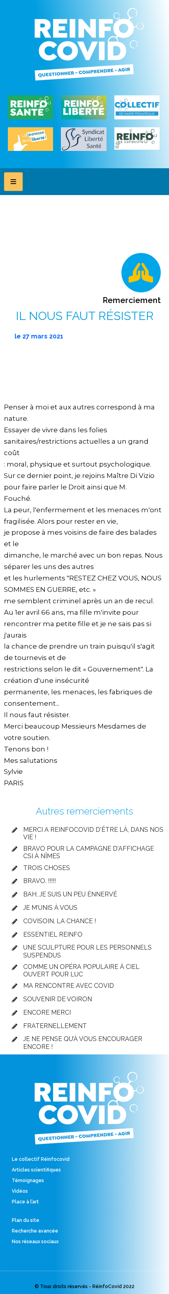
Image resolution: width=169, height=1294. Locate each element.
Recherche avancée (35, 1231)
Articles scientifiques (36, 1170)
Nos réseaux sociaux (35, 1241)
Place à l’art (25, 1202)
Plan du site (25, 1220)
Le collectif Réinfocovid (41, 1159)
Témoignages (28, 1180)
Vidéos (20, 1191)
